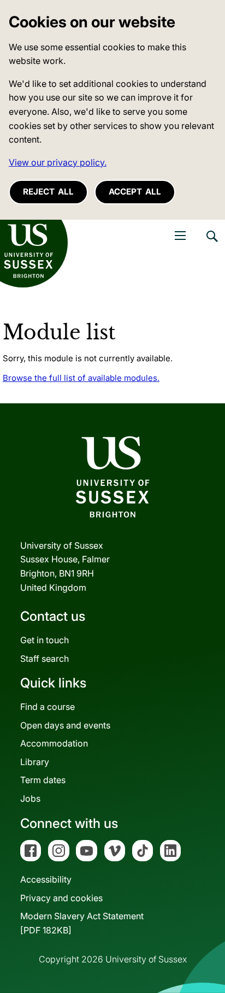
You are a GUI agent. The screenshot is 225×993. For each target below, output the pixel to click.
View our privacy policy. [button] (57, 162)
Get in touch (44, 639)
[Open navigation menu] (180, 235)
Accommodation (54, 743)
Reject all (48, 191)
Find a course (47, 706)
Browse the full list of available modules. (81, 378)
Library (34, 761)
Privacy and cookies (61, 897)
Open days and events (65, 725)
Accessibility (46, 879)
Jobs (30, 798)
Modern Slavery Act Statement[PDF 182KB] (82, 923)
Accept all (135, 191)
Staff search (44, 658)
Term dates (43, 779)
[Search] (211, 244)
